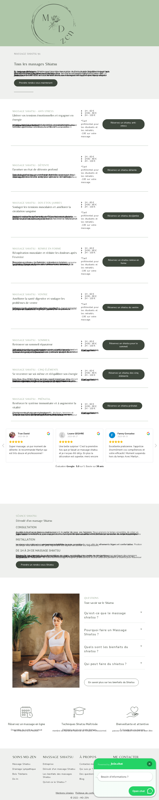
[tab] (114, 615)
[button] (111, 682)
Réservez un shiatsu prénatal (122, 405)
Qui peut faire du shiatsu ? (105, 664)
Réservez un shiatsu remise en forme (123, 262)
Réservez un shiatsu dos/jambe (123, 215)
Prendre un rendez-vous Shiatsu (37, 564)
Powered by (104, 764)
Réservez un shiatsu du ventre (123, 307)
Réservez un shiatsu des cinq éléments (123, 374)
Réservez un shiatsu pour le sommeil (123, 345)
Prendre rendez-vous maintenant (35, 82)
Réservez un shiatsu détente (122, 170)
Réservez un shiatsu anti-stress (123, 124)
